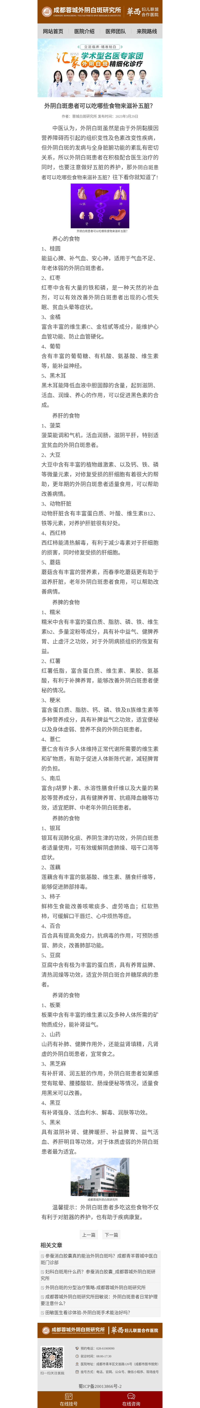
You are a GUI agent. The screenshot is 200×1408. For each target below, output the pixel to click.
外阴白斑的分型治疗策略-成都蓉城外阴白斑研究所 (95, 1287)
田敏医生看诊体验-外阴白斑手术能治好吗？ (88, 1312)
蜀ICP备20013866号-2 (100, 1386)
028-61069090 (105, 1348)
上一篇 (89, 1235)
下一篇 (111, 1235)
